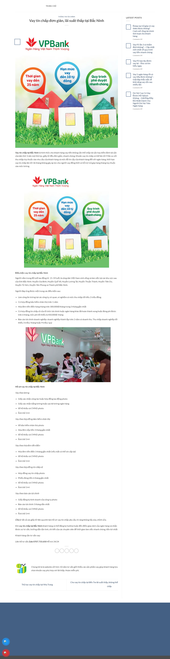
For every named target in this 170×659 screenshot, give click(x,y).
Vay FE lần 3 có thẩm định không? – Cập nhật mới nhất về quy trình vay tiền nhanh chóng (143, 48)
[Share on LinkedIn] (76, 551)
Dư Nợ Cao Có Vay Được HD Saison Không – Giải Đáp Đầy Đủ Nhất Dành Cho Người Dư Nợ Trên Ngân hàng (143, 99)
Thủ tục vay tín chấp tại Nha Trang (37, 584)
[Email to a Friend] (67, 551)
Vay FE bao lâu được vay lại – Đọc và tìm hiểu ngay (142, 63)
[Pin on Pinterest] (71, 551)
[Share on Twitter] (62, 551)
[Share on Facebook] (57, 551)
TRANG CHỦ (51, 6)
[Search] (59, 5)
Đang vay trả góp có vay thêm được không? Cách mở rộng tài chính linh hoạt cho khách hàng (143, 31)
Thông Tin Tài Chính (66, 17)
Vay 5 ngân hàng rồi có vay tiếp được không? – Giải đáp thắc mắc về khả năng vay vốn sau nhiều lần (143, 79)
